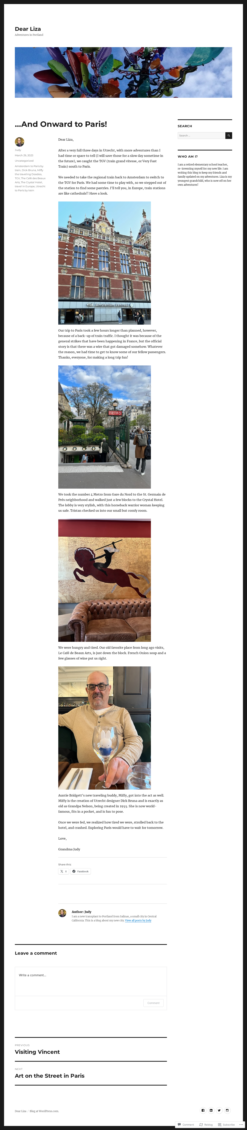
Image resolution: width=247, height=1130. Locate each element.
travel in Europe (25, 186)
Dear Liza (28, 29)
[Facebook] (203, 1110)
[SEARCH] (228, 135)
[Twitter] (219, 1110)
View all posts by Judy (138, 920)
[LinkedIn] (211, 1110)
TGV (17, 178)
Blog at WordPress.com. (44, 1111)
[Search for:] (201, 135)
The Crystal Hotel (31, 182)
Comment (153, 1003)
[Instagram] (227, 1110)
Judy (18, 149)
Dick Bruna (29, 170)
